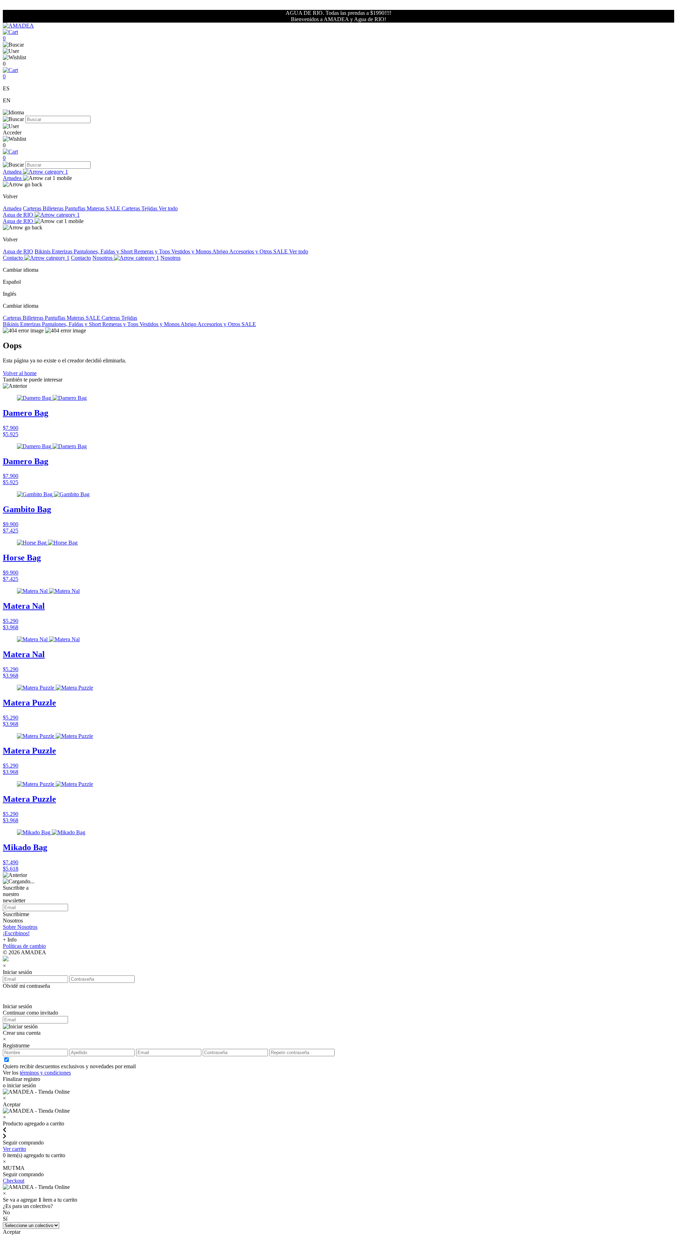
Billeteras (54, 208)
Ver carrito (14, 1149)
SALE (114, 208)
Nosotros (103, 258)
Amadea (13, 172)
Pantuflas (76, 208)
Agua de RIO (19, 215)
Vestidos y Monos (191, 251)
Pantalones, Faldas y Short (104, 251)
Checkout (13, 1181)
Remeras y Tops (152, 251)
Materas (96, 208)
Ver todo (168, 208)
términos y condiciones (45, 1073)
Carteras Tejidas (140, 208)
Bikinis (43, 251)
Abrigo (220, 251)
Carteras (33, 208)
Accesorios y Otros (251, 251)
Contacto (13, 258)
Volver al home (20, 373)
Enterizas (63, 251)
